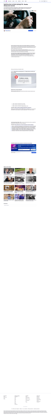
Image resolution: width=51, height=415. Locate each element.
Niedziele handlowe (27, 397)
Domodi (4, 396)
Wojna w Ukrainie (27, 400)
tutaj (16, 413)
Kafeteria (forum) (5, 397)
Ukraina (15, 397)
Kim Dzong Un (38, 396)
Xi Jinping (38, 400)
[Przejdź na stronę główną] (4, 1)
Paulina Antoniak (7, 30)
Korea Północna (16, 396)
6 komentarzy (31, 30)
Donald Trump (38, 397)
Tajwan (15, 401)
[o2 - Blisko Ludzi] (7, 1)
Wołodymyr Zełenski (38, 401)
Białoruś (15, 403)
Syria (15, 400)
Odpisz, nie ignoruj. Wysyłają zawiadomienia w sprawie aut (23, 107)
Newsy (26, 396)
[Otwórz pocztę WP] (39, 1)
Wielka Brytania (16, 404)
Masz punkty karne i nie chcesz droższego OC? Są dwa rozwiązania (24, 124)
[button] (42, 1)
